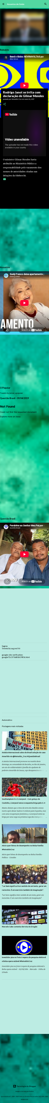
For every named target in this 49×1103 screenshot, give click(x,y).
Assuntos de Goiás (15, 4)
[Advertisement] (24, 236)
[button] (4, 104)
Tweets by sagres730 (11, 648)
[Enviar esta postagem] (4, 180)
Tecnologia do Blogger (26, 1086)
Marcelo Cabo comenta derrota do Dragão (19, 927)
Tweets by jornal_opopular (11, 393)
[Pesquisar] (45, 4)
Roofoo (31, 1091)
